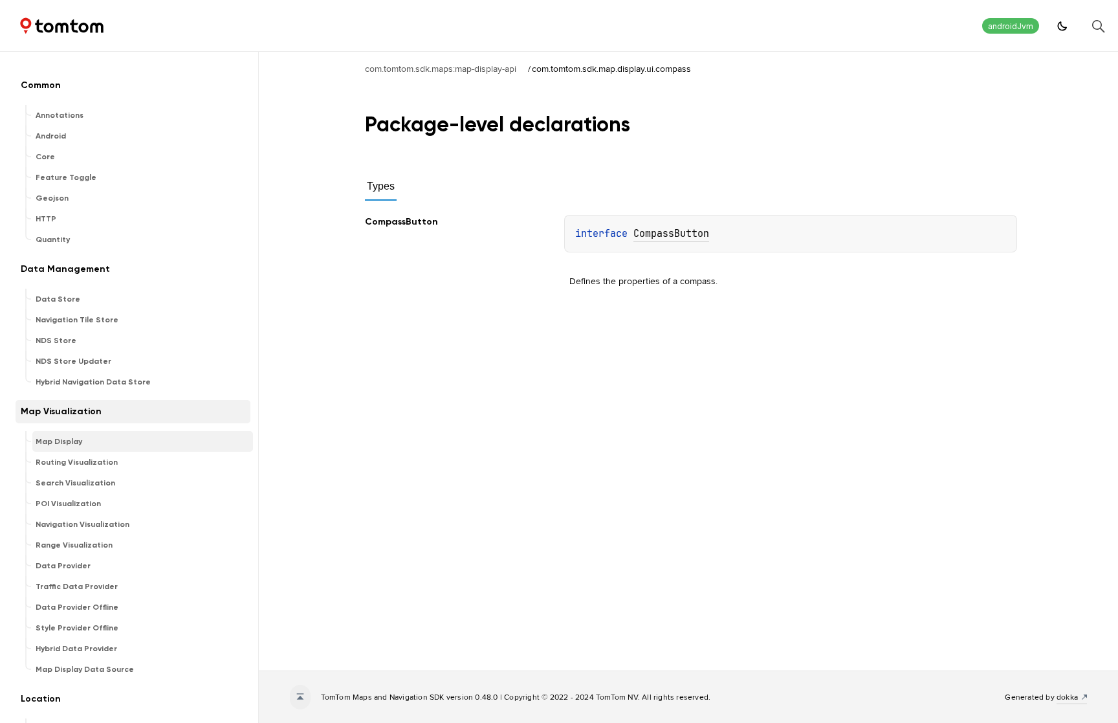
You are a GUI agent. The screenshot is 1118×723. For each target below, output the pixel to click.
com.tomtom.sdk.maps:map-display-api (440, 68)
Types (381, 186)
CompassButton (671, 233)
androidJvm (1010, 26)
